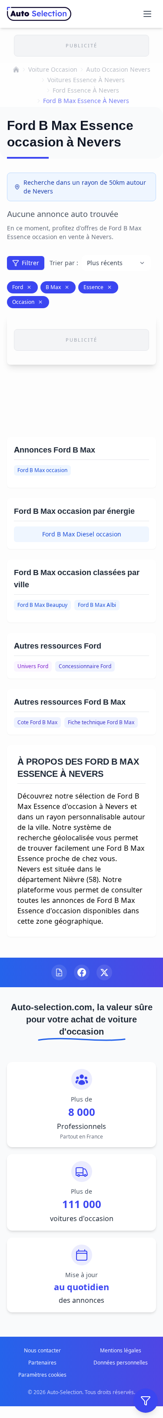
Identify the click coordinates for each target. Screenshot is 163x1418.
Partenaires (42, 1362)
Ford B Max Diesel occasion (81, 534)
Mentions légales (120, 1350)
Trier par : (64, 262)
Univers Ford (32, 666)
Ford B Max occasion (42, 470)
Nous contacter (42, 1350)
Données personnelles (120, 1362)
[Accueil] (16, 69)
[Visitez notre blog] (59, 972)
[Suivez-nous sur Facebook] (82, 972)
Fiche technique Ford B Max (101, 722)
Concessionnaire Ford (85, 666)
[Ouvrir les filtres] (145, 1400)
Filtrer (30, 262)
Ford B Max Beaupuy (42, 605)
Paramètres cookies (42, 1374)
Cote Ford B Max (37, 722)
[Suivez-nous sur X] (104, 972)
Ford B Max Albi (97, 605)
